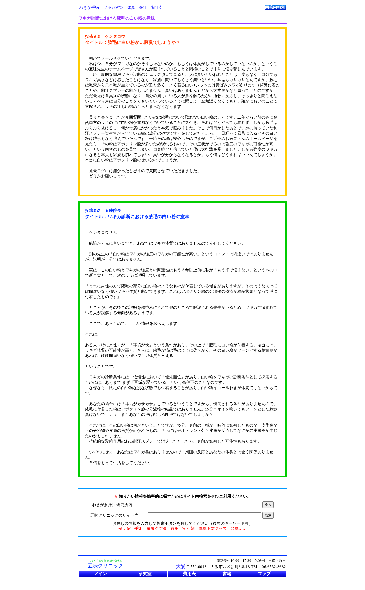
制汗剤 (157, 7)
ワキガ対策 (113, 7)
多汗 (143, 7)
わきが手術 (89, 7)
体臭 (131, 7)
